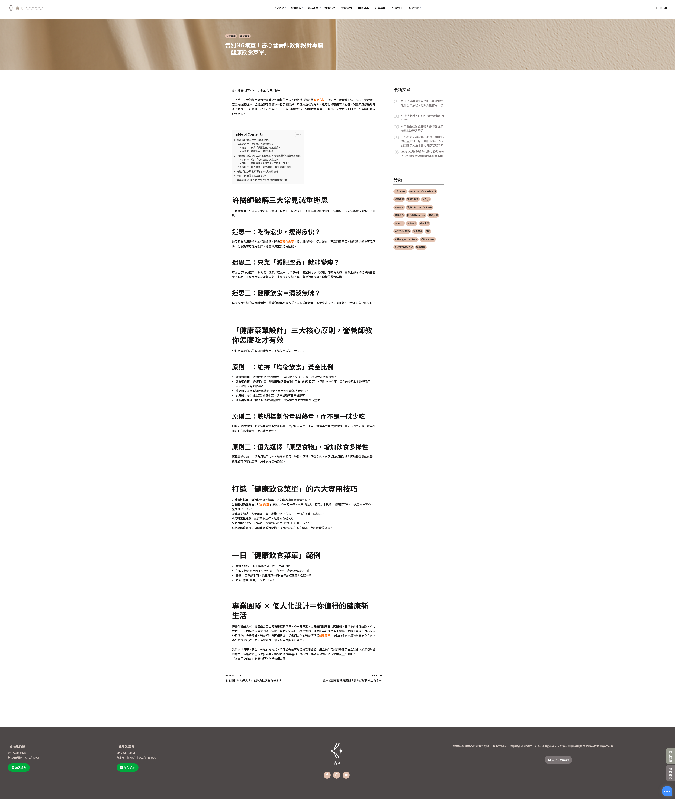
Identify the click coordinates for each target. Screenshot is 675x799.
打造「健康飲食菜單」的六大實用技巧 (257, 171)
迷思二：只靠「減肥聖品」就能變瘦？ (261, 147)
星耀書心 (399, 215)
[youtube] (346, 775)
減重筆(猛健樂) (402, 231)
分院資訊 (397, 8)
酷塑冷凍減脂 (428, 239)
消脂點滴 (411, 223)
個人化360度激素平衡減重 (422, 191)
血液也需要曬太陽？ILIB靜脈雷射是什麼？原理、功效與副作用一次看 (422, 105)
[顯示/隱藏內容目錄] (297, 134)
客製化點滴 (413, 199)
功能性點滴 (400, 191)
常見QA (426, 199)
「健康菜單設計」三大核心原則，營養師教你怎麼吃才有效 (269, 155)
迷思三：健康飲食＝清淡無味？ (258, 151)
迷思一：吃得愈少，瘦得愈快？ (258, 143)
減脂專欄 (424, 223)
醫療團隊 (296, 8)
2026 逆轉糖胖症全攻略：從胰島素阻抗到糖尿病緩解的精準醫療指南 (422, 153)
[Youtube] (665, 7)
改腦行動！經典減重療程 (419, 207)
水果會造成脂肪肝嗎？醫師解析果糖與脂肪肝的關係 (422, 128)
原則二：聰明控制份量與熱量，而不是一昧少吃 (266, 163)
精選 (428, 231)
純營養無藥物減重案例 (406, 239)
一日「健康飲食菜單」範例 (251, 175)
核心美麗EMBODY (416, 215)
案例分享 (433, 215)
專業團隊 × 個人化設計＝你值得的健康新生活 (262, 180)
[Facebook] (656, 7)
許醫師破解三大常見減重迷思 (253, 140)
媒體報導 (399, 199)
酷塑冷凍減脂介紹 (404, 247)
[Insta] (336, 775)
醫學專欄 (244, 36)
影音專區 (399, 207)
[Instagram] (661, 7)
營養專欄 (231, 36)
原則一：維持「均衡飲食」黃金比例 (260, 159)
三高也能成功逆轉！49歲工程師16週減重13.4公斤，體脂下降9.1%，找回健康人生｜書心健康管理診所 (422, 141)
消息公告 (399, 223)
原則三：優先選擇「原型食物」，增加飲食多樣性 (266, 167)
